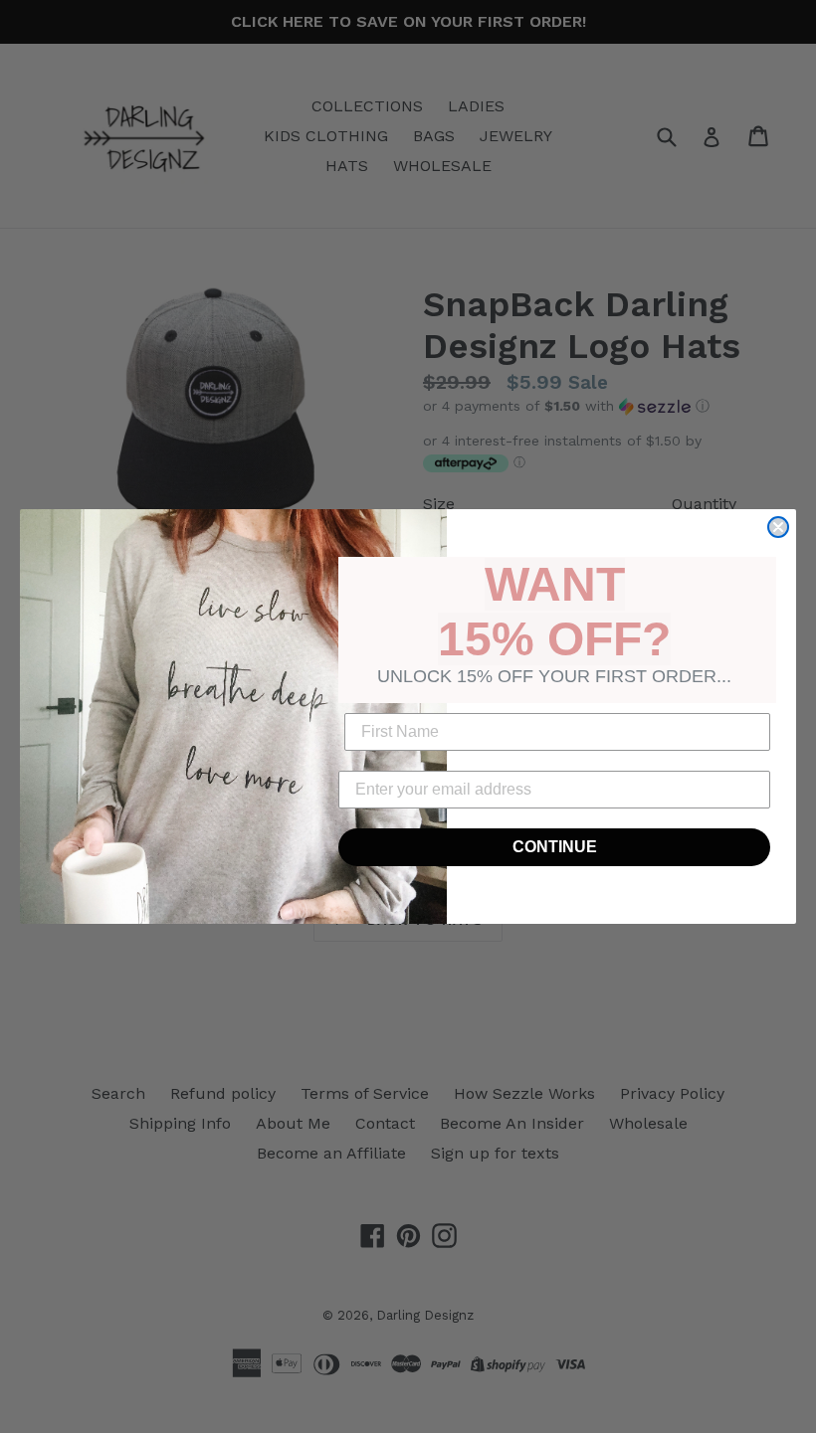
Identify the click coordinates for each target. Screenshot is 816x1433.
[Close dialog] (778, 527)
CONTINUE (554, 846)
